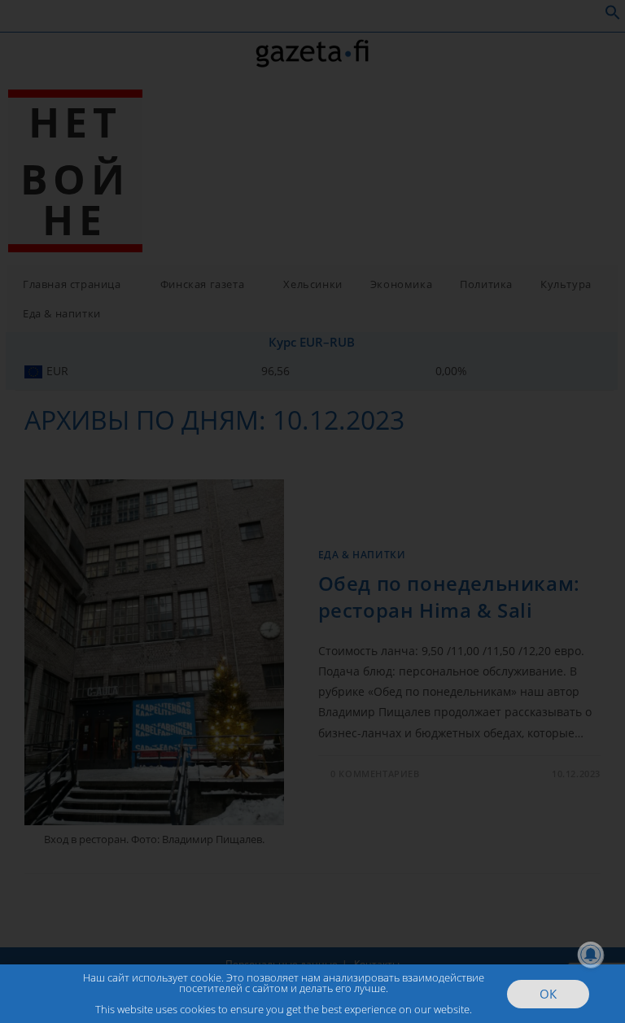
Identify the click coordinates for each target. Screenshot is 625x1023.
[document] (312, 511)
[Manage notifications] (591, 955)
